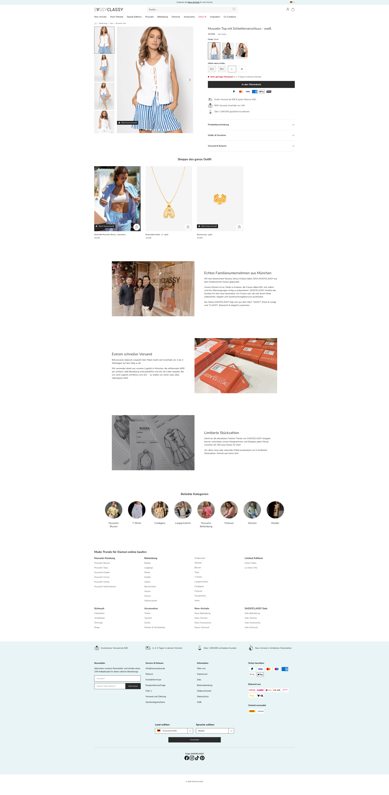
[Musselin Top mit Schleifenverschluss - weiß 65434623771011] (163, 129)
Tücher (147, 613)
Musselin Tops (121, 23)
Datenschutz (203, 696)
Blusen (197, 567)
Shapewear (199, 558)
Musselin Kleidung (104, 558)
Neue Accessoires (202, 622)
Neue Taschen (201, 618)
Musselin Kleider (102, 572)
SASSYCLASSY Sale (256, 608)
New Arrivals (100, 16)
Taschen (148, 618)
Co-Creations (230, 16)
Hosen (147, 591)
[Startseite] (95, 23)
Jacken (147, 581)
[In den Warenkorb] (136, 227)
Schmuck (176, 16)
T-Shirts (136, 523)
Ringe (97, 627)
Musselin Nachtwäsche (105, 586)
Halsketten (99, 613)
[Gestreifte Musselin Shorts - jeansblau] (117, 198)
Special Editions (134, 16)
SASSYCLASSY (197, 781)
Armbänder (99, 618)
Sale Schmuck (251, 627)
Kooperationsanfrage (155, 685)
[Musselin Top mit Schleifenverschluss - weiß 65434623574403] (141, 129)
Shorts (147, 596)
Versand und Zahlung (156, 696)
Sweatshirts (200, 595)
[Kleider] (275, 510)
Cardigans (159, 523)
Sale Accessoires (252, 622)
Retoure (149, 674)
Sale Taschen (251, 618)
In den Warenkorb (251, 84)
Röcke (147, 572)
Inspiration (215, 16)
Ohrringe (98, 622)
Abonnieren (133, 686)
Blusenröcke (150, 586)
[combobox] (192, 10)
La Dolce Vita (251, 567)
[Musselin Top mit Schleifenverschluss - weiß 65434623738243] (159, 129)
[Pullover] (229, 510)
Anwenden (194, 739)
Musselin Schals (102, 581)
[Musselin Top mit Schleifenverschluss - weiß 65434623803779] (168, 129)
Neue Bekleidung (202, 613)
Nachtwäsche (150, 600)
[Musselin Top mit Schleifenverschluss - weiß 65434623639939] (146, 129)
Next (104, 131)
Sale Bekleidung (252, 613)
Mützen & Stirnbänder (154, 627)
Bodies (147, 563)
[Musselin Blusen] (114, 510)
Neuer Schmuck (201, 627)
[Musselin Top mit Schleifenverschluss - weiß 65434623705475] (155, 129)
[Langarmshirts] (183, 510)
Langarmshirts (183, 523)
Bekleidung (162, 16)
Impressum (202, 674)
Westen (252, 523)
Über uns (201, 668)
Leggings (148, 567)
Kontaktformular (153, 679)
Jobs (199, 679)
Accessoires (189, 16)
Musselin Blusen (114, 524)
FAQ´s (149, 690)
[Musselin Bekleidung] (206, 510)
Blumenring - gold (204, 234)
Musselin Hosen (102, 577)
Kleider (275, 523)
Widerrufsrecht (204, 690)
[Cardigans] (160, 510)
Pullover (229, 523)
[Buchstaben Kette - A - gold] (169, 198)
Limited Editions (254, 558)
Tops (111, 23)
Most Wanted (116, 16)
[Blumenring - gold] (220, 198)
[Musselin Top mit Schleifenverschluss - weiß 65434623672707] (150, 129)
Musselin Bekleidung (206, 524)
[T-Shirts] (137, 510)
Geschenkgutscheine (155, 702)
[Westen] (252, 510)
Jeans (197, 600)
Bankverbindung (204, 685)
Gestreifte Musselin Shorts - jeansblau (110, 234)
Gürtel (147, 622)
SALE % (202, 16)
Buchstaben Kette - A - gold (157, 234)
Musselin (149, 16)
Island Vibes (250, 563)
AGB (199, 702)
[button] (293, 9)
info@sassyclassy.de (155, 668)
